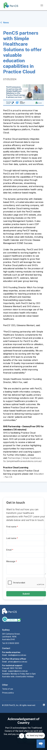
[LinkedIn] (44, 705)
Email (9, 549)
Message (11, 561)
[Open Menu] (41, 5)
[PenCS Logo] (11, 5)
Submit (26, 593)
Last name (12, 538)
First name (12, 526)
